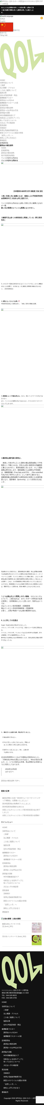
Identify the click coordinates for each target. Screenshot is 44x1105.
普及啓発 (3, 125)
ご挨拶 (2, 85)
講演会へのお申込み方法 (9, 110)
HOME (2, 80)
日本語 (2, 19)
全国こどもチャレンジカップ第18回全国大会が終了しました (21, 811)
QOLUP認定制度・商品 (8, 95)
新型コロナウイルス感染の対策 (11, 133)
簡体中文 (16, 30)
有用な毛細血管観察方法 (9, 130)
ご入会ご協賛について (8, 90)
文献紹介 (3, 128)
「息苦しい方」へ (6, 135)
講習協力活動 (5, 113)
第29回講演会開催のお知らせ (13, 807)
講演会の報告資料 (6, 108)
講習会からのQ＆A (7, 100)
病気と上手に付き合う (8, 138)
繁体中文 (3, 33)
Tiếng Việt (3, 35)
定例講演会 (4, 105)
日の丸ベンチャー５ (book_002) (14, 936)
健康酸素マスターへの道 (9, 103)
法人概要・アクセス (7, 88)
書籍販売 (3, 140)
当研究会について (6, 83)
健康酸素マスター (6, 98)
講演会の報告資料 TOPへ (10, 781)
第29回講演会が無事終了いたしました (16, 804)
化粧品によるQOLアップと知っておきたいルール (13, 881)
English (2, 21)
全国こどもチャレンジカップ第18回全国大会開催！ (21, 815)
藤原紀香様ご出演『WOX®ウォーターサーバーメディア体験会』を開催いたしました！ (21, 799)
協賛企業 (3, 93)
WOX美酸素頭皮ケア (7, 115)
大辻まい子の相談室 (7, 123)
